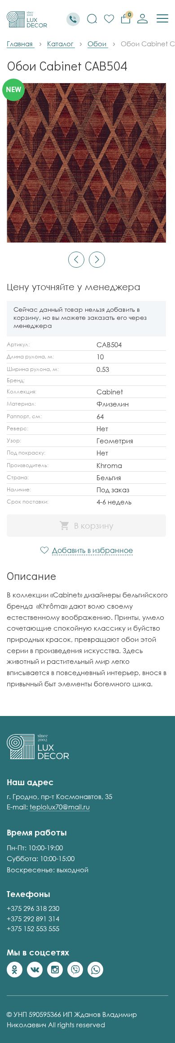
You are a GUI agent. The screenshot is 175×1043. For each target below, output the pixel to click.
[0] (109, 19)
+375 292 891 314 (33, 919)
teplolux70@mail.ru (60, 807)
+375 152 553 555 (33, 928)
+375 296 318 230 (33, 908)
